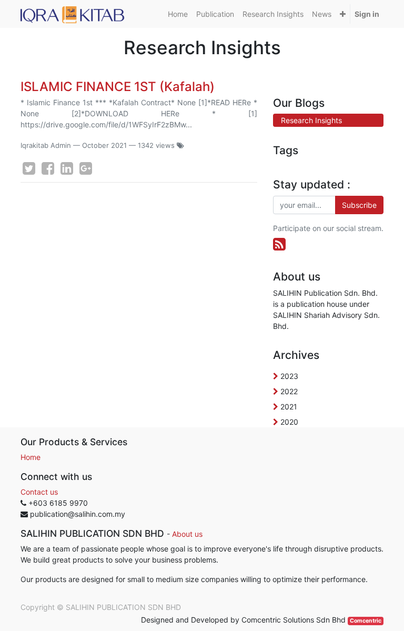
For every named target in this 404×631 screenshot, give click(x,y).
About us (187, 533)
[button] (343, 14)
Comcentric (365, 620)
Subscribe (359, 205)
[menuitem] (178, 14)
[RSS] (279, 244)
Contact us (39, 491)
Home (31, 457)
